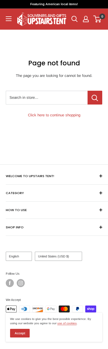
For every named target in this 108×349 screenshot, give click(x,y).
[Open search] (74, 19)
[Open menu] (9, 18)
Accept (20, 333)
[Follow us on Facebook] (10, 283)
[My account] (86, 19)
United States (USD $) (53, 256)
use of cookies (67, 323)
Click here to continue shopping (54, 115)
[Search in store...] (95, 98)
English (14, 256)
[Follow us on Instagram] (21, 283)
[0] (97, 19)
